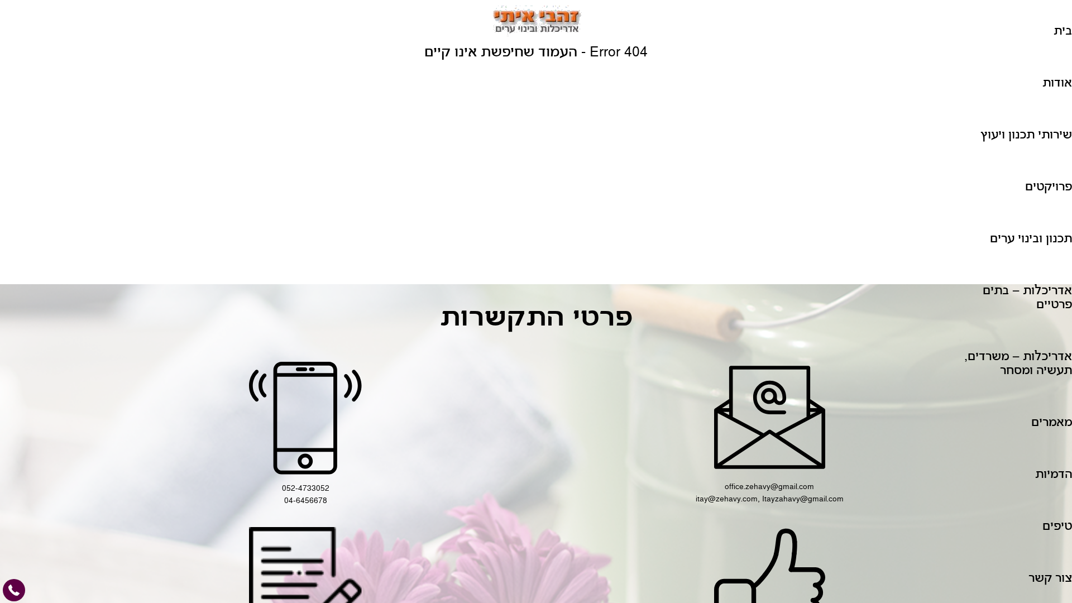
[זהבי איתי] (536, 22)
